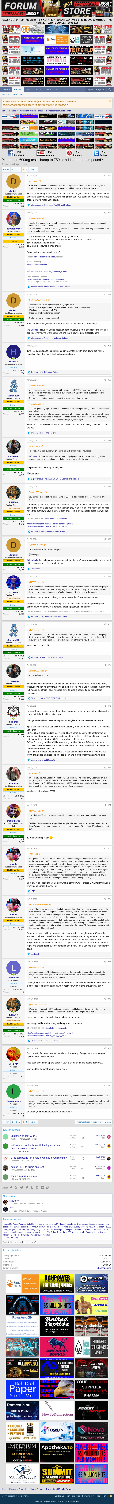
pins (103, 1138)
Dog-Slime (43, 1224)
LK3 (12, 1179)
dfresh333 (67, 1232)
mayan (16, 1227)
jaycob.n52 (71, 1224)
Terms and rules (73, 1496)
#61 (109, 175)
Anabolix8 (15, 1161)
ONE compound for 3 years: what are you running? (39, 1157)
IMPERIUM (51, 1227)
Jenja (59, 1232)
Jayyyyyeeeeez (17, 1170)
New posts (6, 94)
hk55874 (49, 1229)
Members (49, 89)
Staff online (9, 1196)
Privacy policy (88, 1496)
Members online (12, 1219)
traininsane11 (90, 1229)
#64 (109, 346)
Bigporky (41, 1229)
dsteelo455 (7, 1227)
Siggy (103, 1147)
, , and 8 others (48, 531)
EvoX (99, 1229)
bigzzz (35, 1232)
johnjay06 (7, 1224)
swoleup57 (58, 1229)
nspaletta (99, 1224)
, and (43, 433)
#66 (109, 441)
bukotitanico (32, 1224)
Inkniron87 (53, 1224)
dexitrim (22, 1229)
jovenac (14, 1152)
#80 (109, 1085)
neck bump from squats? (24, 1176)
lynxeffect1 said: (36, 1005)
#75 (109, 848)
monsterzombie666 (102, 1227)
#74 (109, 805)
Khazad (62, 1224)
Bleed (60, 1227)
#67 (109, 487)
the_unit (42, 1232)
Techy (107, 1224)
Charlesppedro (104, 1268)
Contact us (59, 1496)
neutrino (102, 1160)
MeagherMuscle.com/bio (37, 264)
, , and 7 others (50, 287)
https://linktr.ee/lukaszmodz (56, 519)
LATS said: (33, 854)
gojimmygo (31, 1229)
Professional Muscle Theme (16, 1496)
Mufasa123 (100, 1169)
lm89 (5, 1229)
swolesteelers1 (9, 1232)
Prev (7, 169)
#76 (109, 899)
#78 (109, 999)
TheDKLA (51, 1232)
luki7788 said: (35, 582)
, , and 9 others (46, 1041)
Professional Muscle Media (44, 257)
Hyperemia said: (36, 545)
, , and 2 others (45, 372)
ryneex (16, 1235)
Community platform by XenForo (57, 1501)
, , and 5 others (51, 205)
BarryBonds (82, 1224)
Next (33, 169)
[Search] (110, 89)
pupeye (28, 1232)
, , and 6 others (47, 657)
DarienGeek (74, 1227)
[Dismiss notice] (109, 101)
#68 (109, 539)
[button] (40, 89)
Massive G (7, 1235)
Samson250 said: (36, 492)
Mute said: (33, 181)
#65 (109, 380)
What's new (32, 89)
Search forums (19, 94)
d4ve (82, 1227)
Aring (34, 1227)
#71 (109, 665)
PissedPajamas (19, 1224)
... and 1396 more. (11, 1237)
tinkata (103, 1232)
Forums (18, 89)
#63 (109, 294)
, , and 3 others (49, 338)
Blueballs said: (35, 218)
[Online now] (13, 225)
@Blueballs (32, 329)
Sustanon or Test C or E (24, 1135)
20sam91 (8, 164)
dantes (91, 1224)
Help (98, 1496)
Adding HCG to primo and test (27, 1167)
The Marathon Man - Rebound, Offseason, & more (47, 272)
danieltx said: (34, 446)
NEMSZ (89, 1227)
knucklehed (25, 1227)
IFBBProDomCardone (30, 1235)
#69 (109, 576)
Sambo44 (14, 1139)
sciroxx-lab (45, 1235)
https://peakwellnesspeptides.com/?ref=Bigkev (45, 279)
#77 (109, 962)
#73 (109, 768)
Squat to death (92, 1232)
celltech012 (78, 1229)
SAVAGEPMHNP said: (38, 905)
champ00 (68, 1229)
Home (7, 89)
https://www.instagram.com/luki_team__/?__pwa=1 (47, 526)
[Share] (105, 175)
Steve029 (41, 1227)
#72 (109, 706)
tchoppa (20, 1232)
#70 (109, 624)
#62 (109, 213)
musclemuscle (78, 1232)
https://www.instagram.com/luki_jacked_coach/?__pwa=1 (50, 524)
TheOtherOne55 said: (38, 300)
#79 (109, 1048)
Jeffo (66, 1227)
